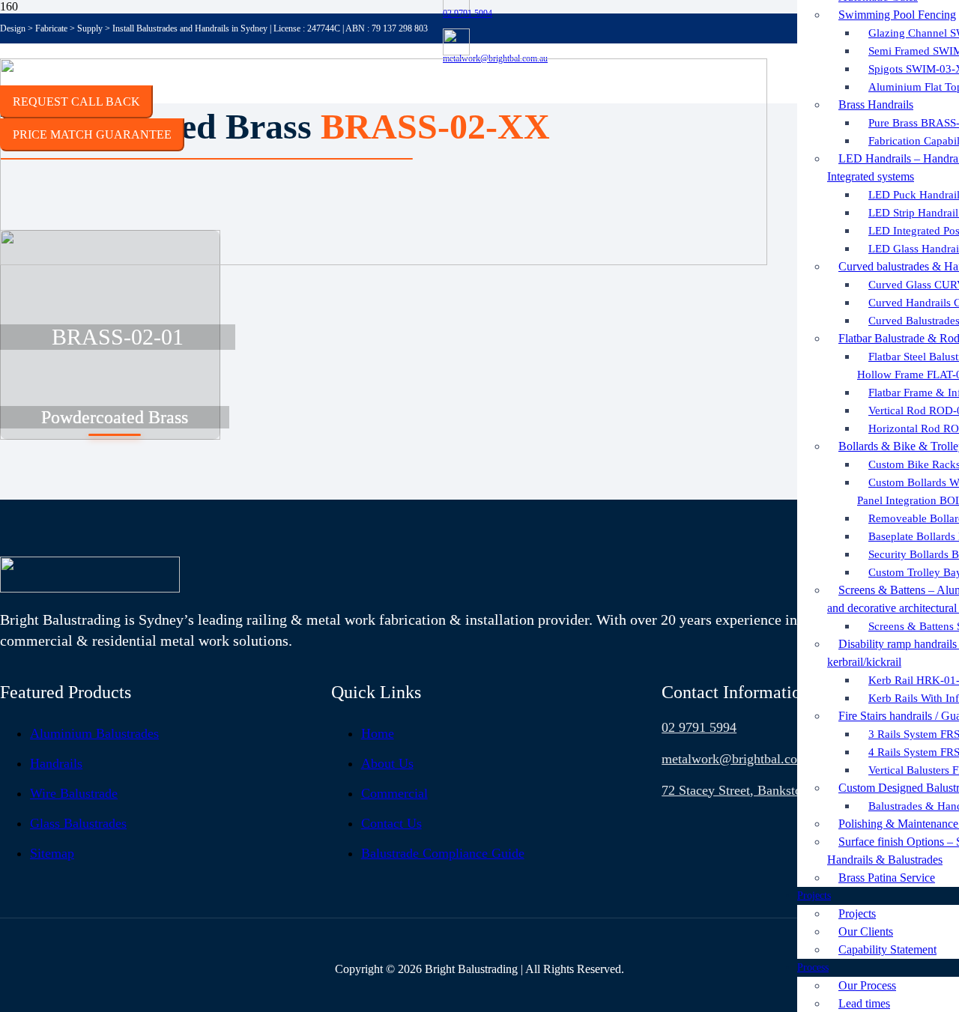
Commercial (394, 793)
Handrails (56, 763)
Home (377, 733)
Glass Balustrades (78, 823)
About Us (387, 763)
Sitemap (52, 853)
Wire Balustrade (74, 793)
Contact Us (391, 823)
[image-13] (90, 588)
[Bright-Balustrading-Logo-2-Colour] (383, 261)
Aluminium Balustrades (94, 733)
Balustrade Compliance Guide (442, 853)
